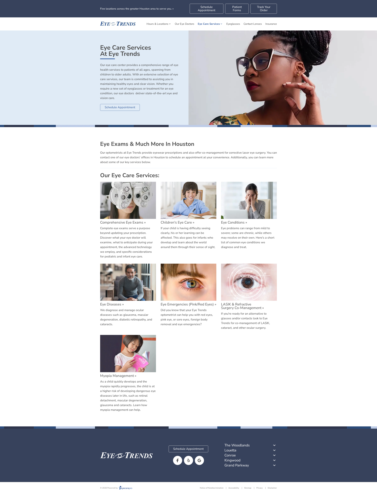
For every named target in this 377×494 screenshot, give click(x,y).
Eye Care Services (209, 24)
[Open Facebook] (177, 460)
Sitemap (247, 488)
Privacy (259, 488)
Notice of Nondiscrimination (211, 488)
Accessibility (233, 488)
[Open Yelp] (188, 460)
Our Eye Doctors (184, 24)
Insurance (271, 24)
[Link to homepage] (117, 24)
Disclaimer (272, 488)
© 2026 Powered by (109, 488)
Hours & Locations (157, 24)
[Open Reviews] (199, 460)
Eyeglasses (233, 24)
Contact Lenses (253, 24)
